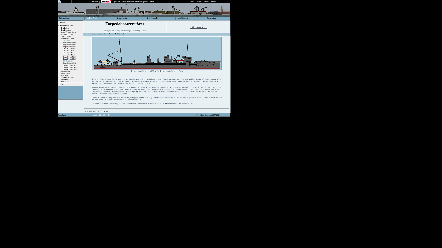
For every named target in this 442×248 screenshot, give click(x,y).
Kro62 (106, 111)
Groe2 (88, 111)
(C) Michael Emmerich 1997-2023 (208, 115)
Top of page (62, 115)
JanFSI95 (97, 111)
